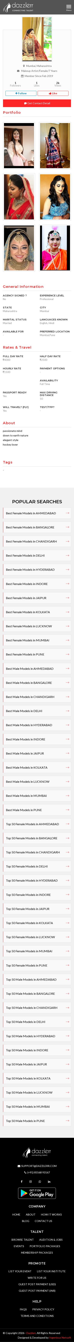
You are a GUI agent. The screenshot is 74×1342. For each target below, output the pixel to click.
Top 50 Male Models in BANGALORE (30, 993)
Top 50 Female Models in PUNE (26, 965)
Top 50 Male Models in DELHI (25, 1022)
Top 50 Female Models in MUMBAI (29, 951)
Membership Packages (37, 1252)
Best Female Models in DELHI (25, 555)
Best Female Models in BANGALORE (30, 527)
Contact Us (43, 1221)
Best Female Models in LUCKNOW (29, 626)
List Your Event (20, 1271)
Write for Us (37, 1277)
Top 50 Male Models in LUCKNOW (29, 1092)
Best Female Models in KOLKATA (28, 612)
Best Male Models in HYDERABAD (29, 725)
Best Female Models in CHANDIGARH (31, 541)
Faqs (23, 1309)
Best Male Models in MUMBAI (26, 795)
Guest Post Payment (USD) (37, 1284)
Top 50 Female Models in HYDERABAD (32, 880)
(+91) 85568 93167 (38, 1172)
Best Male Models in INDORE (25, 739)
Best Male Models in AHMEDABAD (30, 668)
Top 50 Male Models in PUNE (25, 1121)
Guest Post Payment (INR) (37, 1290)
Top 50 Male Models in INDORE (27, 1050)
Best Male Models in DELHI (24, 711)
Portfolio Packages (45, 1246)
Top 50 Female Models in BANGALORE (31, 838)
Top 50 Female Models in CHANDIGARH (33, 852)
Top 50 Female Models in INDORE (28, 894)
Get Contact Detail (38, 103)
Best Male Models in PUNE (24, 810)
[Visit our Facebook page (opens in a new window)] (22, 1181)
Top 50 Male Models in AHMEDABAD (31, 979)
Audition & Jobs (51, 1239)
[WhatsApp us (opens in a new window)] (40, 1181)
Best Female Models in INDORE (27, 584)
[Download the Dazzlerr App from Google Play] (37, 1193)
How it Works (51, 1214)
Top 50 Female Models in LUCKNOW (30, 937)
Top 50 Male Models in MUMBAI (28, 1106)
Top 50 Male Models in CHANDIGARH (31, 1007)
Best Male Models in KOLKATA (26, 767)
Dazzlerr (31, 1333)
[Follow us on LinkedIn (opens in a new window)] (49, 1181)
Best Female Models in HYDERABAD (30, 569)
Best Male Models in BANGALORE (29, 682)
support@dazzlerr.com (39, 1166)
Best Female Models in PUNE (25, 654)
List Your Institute (51, 1271)
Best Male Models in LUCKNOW (27, 781)
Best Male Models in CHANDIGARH (30, 697)
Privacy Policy (43, 1309)
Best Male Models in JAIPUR (25, 753)
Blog (25, 1221)
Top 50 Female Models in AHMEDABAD (32, 824)
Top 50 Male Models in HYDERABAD (30, 1036)
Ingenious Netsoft (60, 1337)
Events (19, 1246)
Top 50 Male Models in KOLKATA (28, 1078)
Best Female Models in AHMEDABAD (31, 513)
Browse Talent (23, 1239)
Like (54, 93)
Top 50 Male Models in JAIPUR (26, 1064)
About (30, 1214)
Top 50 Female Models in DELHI (27, 866)
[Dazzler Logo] (18, 7)
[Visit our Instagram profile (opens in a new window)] (31, 1181)
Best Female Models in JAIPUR (26, 598)
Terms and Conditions (37, 1315)
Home (16, 1214)
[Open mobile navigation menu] (68, 6)
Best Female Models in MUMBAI (27, 640)
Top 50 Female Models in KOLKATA (29, 923)
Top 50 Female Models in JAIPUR (27, 909)
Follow (22, 93)
